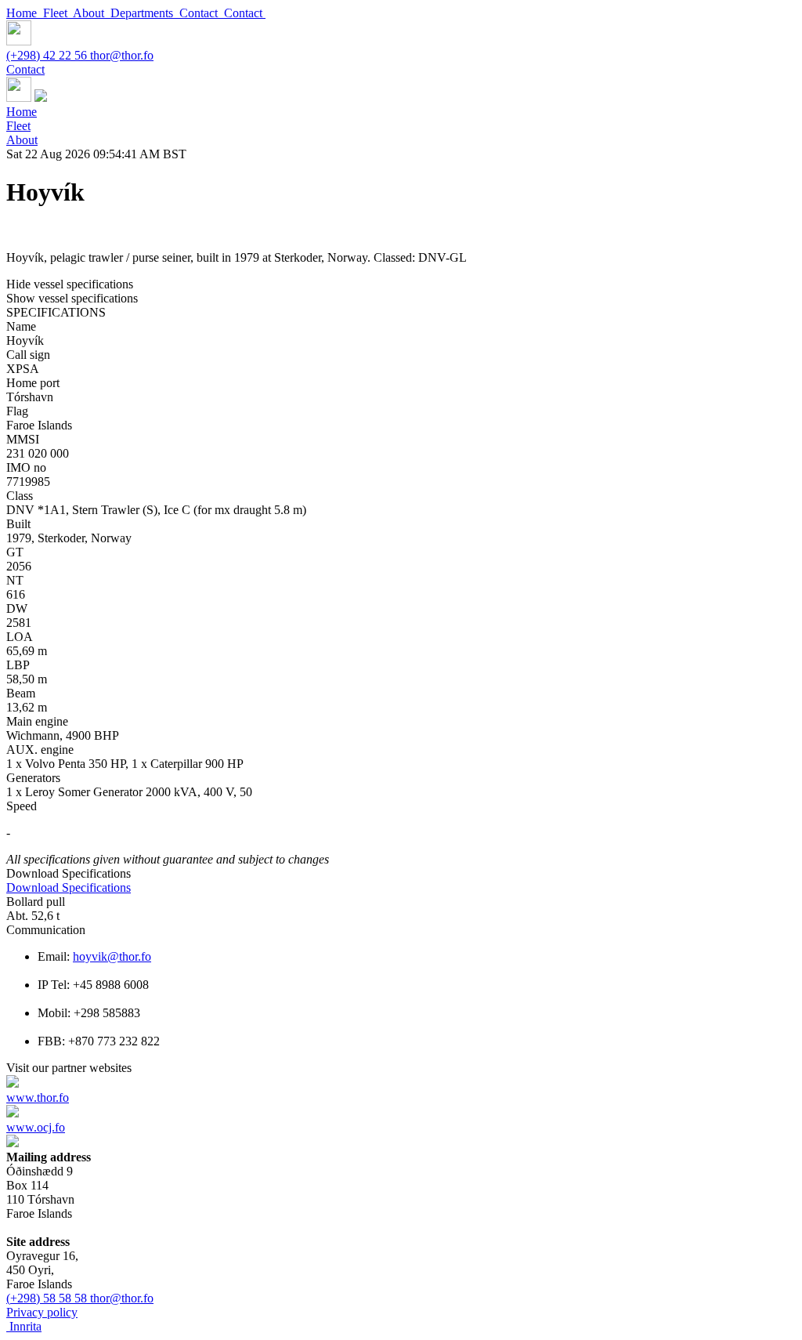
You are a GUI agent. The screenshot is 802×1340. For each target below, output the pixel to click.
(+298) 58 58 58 (48, 1298)
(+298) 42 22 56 (48, 55)
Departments (144, 13)
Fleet (58, 13)
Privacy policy (42, 1312)
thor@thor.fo (122, 55)
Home (24, 13)
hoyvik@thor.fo (112, 956)
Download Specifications (68, 887)
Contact (201, 13)
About (91, 13)
